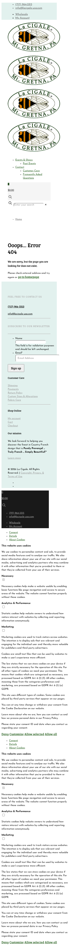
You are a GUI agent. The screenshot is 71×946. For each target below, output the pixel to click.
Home (18, 219)
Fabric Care (14, 400)
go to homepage (28, 277)
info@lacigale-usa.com (28, 8)
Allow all (51, 734)
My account (14, 418)
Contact (19, 167)
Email (18, 353)
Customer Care (31, 171)
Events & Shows (24, 160)
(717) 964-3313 (23, 4)
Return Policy (15, 393)
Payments (13, 389)
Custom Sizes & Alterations (23, 396)
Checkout (13, 425)
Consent (13, 532)
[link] (46, 205)
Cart (10, 422)
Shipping (13, 385)
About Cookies (17, 539)
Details (13, 536)
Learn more (14, 458)
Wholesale (21, 14)
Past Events (29, 163)
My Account (22, 18)
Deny (5, 734)
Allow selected (34, 734)
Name (18, 338)
